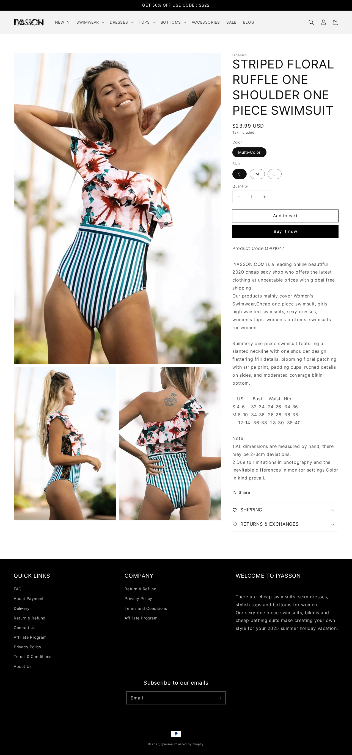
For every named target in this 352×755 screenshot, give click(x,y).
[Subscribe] (219, 698)
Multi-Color (249, 152)
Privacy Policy (27, 646)
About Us (23, 666)
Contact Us (24, 627)
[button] (311, 22)
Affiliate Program (30, 637)
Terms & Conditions (32, 656)
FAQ (18, 588)
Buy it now (285, 231)
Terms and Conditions (146, 608)
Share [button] (244, 492)
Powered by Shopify (189, 744)
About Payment (29, 598)
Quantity (240, 186)
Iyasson (167, 744)
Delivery (22, 608)
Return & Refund (30, 618)
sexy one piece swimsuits (273, 612)
